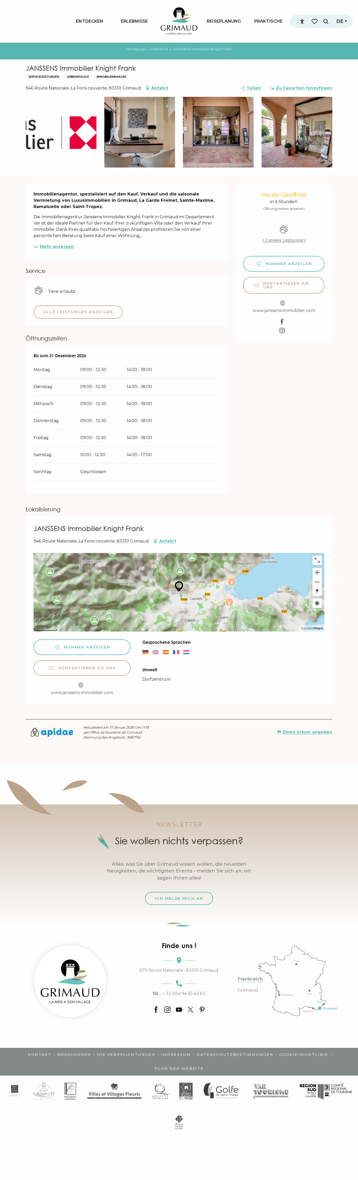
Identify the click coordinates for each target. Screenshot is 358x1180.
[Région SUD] (326, 1091)
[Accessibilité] (302, 21)
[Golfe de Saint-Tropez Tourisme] (222, 1091)
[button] (325, 21)
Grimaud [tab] (247, 990)
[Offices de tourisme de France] (179, 1122)
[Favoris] (315, 21)
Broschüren (74, 1054)
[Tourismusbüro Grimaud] (70, 981)
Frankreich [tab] (250, 979)
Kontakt (39, 1054)
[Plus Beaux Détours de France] (70, 1091)
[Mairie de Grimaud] (14, 1091)
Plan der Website (179, 1068)
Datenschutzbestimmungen (235, 1054)
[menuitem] (89, 21)
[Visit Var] (271, 1091)
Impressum (176, 1054)
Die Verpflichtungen (126, 1054)
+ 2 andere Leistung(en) (284, 240)
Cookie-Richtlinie (303, 1054)
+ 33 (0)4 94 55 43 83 (179, 993)
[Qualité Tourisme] (160, 1091)
